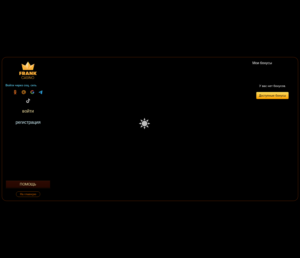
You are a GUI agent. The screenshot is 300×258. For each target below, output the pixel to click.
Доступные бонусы (272, 95)
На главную (28, 194)
